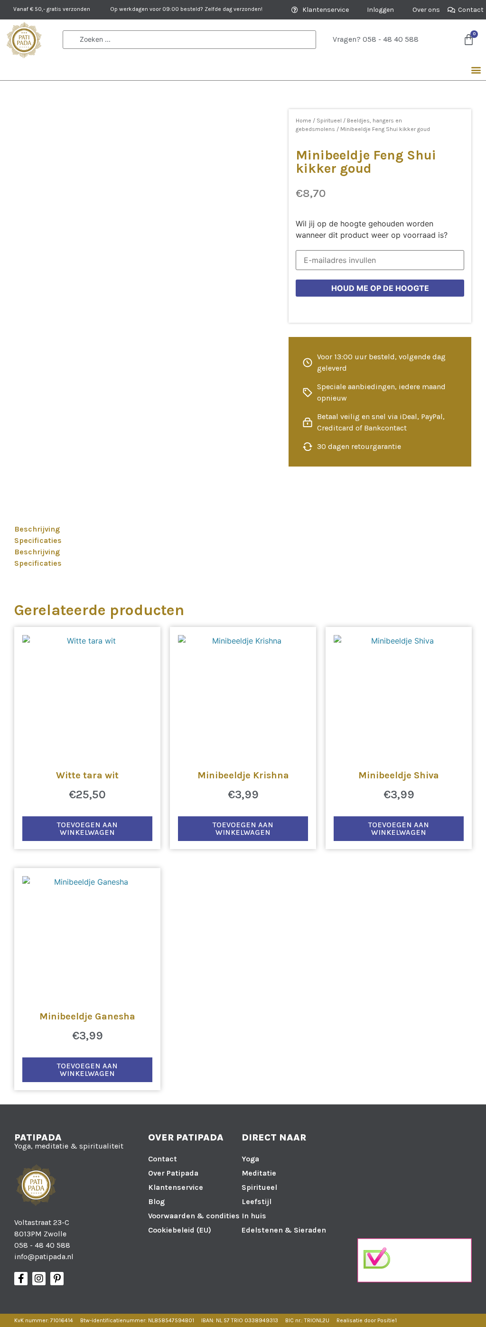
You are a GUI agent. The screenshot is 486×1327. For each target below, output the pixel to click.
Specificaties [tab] (38, 540)
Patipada (38, 1137)
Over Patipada (173, 1172)
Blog (156, 1201)
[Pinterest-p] (57, 1278)
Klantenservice (175, 1187)
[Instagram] (39, 1278)
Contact (162, 1158)
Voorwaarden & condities (194, 1215)
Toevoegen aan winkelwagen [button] (87, 828)
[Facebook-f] (21, 1278)
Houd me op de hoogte (380, 288)
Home (303, 120)
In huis (254, 1215)
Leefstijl (256, 1201)
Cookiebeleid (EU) (179, 1229)
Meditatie (259, 1172)
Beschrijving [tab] (37, 528)
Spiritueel (329, 120)
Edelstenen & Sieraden (284, 1229)
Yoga (250, 1158)
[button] (476, 70)
